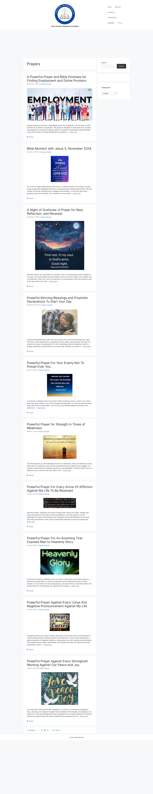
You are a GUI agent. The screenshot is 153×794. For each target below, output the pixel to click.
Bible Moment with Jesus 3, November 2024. (59, 148)
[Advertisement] (76, 43)
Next (58, 730)
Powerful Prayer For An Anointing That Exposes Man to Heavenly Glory (55, 540)
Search (103, 63)
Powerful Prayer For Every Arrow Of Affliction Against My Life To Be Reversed (59, 488)
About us (118, 7)
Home (109, 7)
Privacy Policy (112, 17)
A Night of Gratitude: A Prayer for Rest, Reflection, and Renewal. (55, 211)
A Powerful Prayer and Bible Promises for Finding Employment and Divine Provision (56, 78)
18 (53, 730)
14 (42, 730)
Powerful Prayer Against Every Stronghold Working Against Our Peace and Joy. (57, 663)
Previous (31, 730)
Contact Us (111, 12)
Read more (73, 132)
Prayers (120, 23)
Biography (111, 23)
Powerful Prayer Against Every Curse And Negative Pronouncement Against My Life (57, 604)
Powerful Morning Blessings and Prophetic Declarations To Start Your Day (57, 299)
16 (48, 730)
